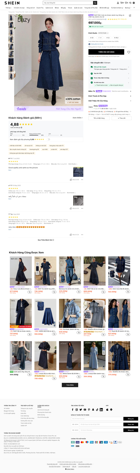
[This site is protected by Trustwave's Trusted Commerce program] (72, 446)
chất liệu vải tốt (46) (15, 145)
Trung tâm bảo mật (52, 464)
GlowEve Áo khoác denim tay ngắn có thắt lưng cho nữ (119, 372)
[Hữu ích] (71, 179)
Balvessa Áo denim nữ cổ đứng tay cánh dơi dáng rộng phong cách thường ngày (70, 289)
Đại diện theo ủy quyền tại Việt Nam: (14, 446)
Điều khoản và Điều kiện (85, 464)
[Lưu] (128, 52)
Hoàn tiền (23, 413)
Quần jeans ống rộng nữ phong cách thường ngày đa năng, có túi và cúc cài (21, 372)
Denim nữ (35, 12)
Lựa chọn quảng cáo (84, 466)
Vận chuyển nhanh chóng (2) (18, 149)
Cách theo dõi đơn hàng (27, 418)
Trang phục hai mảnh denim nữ (48, 12)
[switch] (48, 139)
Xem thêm (70, 385)
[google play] (111, 410)
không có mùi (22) (41, 145)
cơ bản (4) (54, 149)
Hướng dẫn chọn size (27, 420)
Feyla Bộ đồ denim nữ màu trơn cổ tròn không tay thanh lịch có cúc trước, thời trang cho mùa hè (119, 331)
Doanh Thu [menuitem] (40, 8)
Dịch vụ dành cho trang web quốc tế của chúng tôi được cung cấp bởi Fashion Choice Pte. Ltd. (30, 436)
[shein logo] (12, 3)
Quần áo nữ (28, 12)
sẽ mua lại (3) (28, 145)
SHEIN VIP (24, 425)
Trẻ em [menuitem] (70, 8)
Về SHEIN (7, 408)
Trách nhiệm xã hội (26, 423)
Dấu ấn (74, 466)
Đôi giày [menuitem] (63, 8)
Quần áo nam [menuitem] (78, 8)
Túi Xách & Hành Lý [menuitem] (117, 8)
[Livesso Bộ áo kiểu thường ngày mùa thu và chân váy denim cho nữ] (45, 355)
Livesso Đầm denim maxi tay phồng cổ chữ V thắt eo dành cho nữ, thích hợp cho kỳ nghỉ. (95, 373)
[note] (21, 326)
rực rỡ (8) (44, 149)
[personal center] (118, 3)
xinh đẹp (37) (64, 149)
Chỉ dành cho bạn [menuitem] (19, 8)
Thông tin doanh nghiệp (12, 433)
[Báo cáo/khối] (82, 179)
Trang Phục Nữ (19, 12)
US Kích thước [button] (102, 33)
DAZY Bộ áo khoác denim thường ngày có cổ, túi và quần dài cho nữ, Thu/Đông (21, 331)
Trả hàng (23, 411)
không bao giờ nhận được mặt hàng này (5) (22, 153)
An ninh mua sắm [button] (99, 82)
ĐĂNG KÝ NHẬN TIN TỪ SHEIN (80, 415)
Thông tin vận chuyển (27, 408)
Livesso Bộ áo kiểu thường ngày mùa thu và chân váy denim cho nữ (45, 373)
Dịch (10, 170)
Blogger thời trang (9, 411)
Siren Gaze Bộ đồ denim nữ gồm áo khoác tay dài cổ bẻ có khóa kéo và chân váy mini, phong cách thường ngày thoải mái (119, 289)
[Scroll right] (134, 8)
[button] (130, 3)
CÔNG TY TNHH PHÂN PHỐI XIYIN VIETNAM (17, 448)
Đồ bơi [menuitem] (57, 8)
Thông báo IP (66, 466)
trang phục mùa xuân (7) (56, 145)
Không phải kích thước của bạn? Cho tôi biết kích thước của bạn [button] (106, 47)
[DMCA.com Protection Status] (77, 446)
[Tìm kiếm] (95, 3)
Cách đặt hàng (25, 416)
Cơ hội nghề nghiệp (9, 413)
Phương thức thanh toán (44, 412)
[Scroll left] (131, 8)
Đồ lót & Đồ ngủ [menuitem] (104, 8)
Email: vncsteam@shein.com (12, 444)
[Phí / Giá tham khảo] (101, 23)
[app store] (107, 410)
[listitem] (21, 276)
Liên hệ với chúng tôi (43, 410)
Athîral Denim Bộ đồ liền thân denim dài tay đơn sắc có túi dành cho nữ (70, 373)
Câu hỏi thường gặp (43, 417)
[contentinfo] (104, 442)
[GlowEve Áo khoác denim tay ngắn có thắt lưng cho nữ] (119, 355)
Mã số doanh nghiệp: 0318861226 (13, 450)
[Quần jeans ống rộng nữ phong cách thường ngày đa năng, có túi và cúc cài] (21, 355)
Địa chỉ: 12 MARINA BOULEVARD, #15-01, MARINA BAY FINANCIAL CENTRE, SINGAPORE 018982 (32, 438)
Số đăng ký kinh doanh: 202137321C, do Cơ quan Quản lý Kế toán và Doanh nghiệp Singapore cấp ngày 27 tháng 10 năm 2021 (32, 441)
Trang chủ (11, 12)
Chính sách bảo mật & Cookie (68, 464)
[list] (87, 409)
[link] (122, 3)
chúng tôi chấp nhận (78, 438)
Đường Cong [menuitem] (129, 8)
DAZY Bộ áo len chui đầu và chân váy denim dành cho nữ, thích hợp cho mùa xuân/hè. (95, 289)
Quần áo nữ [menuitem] (49, 8)
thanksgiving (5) (34, 149)
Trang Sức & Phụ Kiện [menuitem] (91, 8)
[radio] (91, 37)
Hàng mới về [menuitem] (31, 8)
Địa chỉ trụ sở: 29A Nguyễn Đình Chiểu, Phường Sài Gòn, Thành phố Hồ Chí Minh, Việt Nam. (29, 452)
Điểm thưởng (41, 415)
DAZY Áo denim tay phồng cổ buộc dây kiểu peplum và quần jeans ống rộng (45, 289)
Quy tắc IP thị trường (54, 466)
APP (107, 405)
